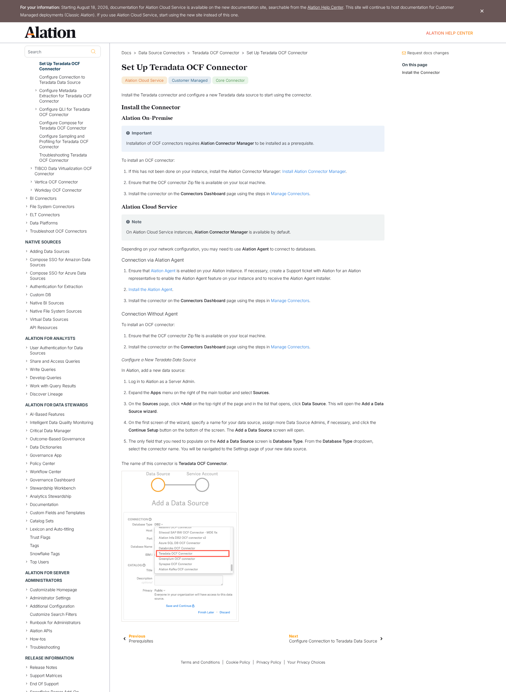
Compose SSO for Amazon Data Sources (60, 262)
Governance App (45, 455)
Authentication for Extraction (56, 286)
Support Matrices (46, 675)
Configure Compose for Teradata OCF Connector (62, 125)
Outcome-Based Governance (57, 438)
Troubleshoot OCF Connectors (58, 231)
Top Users (39, 561)
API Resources (43, 327)
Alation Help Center (325, 7)
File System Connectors (52, 206)
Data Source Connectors (162, 52)
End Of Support (44, 683)
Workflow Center (45, 471)
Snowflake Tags (45, 553)
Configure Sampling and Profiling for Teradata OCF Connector (63, 141)
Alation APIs (41, 630)
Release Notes (43, 667)
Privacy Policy (269, 662)
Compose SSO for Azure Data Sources (58, 275)
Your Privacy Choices (306, 662)
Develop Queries (45, 377)
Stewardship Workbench (53, 487)
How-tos (38, 638)
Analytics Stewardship (50, 496)
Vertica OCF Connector (56, 181)
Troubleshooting (45, 647)
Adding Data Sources (49, 251)
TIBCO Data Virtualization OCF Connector (63, 171)
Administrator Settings (50, 597)
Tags (34, 545)
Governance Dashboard (52, 479)
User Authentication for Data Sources (56, 350)
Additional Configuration (52, 606)
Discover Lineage (46, 393)
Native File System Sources (56, 310)
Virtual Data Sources (49, 319)
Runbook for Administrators (55, 622)
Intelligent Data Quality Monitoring (61, 422)
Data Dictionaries (46, 446)
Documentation (44, 504)
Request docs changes (428, 52)
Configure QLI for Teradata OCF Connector (64, 112)
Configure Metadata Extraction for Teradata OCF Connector (65, 95)
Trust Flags (40, 537)
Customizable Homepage (53, 589)
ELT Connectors (45, 214)
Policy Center (42, 463)
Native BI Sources (47, 302)
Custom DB (40, 294)
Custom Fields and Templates (57, 512)
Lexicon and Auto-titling (52, 528)
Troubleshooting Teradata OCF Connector (63, 157)
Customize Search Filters (53, 614)
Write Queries (43, 369)
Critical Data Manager (50, 430)
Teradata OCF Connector (215, 52)
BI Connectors (43, 198)
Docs (126, 52)
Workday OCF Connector (58, 190)
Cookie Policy (238, 662)
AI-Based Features (47, 414)
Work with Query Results (53, 385)
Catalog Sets (42, 520)
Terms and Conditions (200, 662)
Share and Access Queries (55, 361)
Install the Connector (421, 72)
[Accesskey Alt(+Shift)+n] (381, 638)
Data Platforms (44, 222)
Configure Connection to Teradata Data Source (62, 79)
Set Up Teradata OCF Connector (59, 66)
